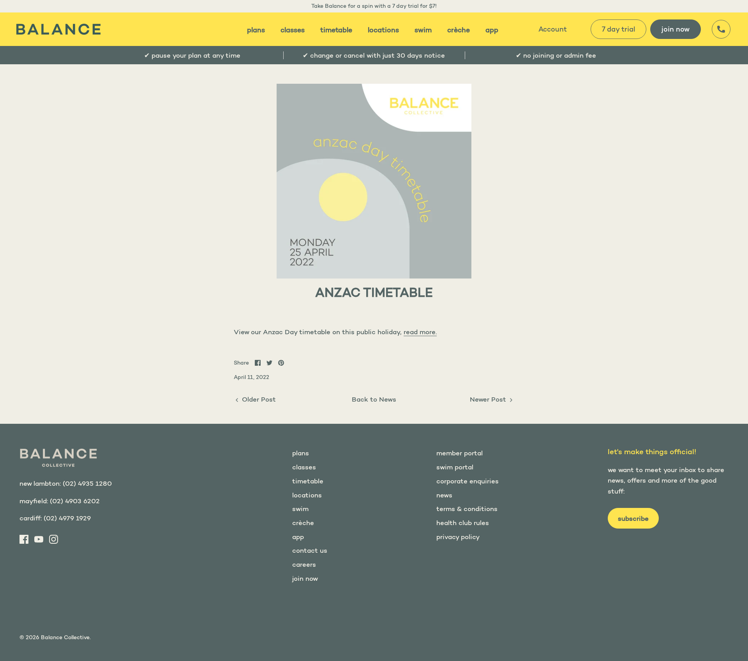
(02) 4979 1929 (67, 518)
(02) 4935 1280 (87, 483)
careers (304, 564)
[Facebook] (23, 539)
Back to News (374, 399)
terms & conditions (466, 508)
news (444, 495)
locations (383, 30)
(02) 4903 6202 (75, 501)
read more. (420, 332)
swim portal (454, 467)
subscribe (633, 518)
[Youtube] (38, 539)
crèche (458, 30)
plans (256, 30)
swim (423, 30)
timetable (336, 30)
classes (292, 30)
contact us (309, 550)
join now (676, 29)
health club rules (462, 522)
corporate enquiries (467, 481)
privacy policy (458, 536)
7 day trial (618, 29)
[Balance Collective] (58, 29)
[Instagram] (53, 539)
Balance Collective (65, 637)
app (491, 30)
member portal (459, 453)
